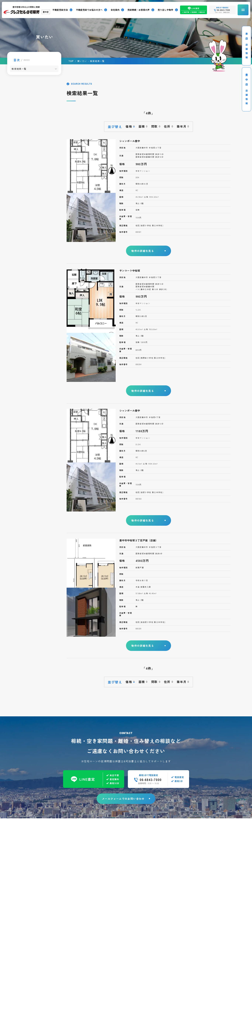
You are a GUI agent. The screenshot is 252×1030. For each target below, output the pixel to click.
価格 (129, 126)
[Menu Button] (243, 9)
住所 (167, 126)
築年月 (181, 126)
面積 (142, 126)
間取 (154, 126)
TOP (71, 61)
